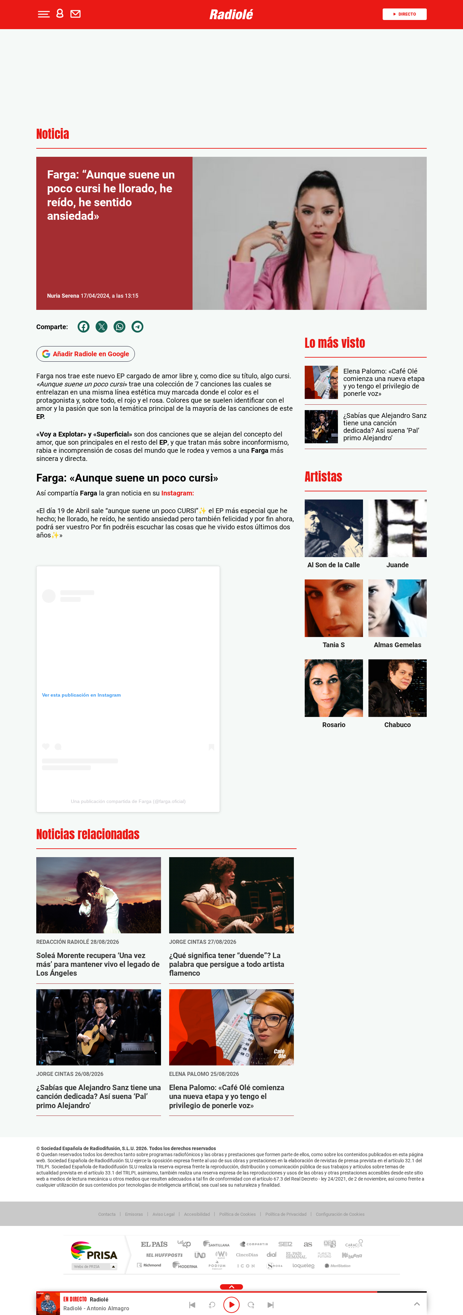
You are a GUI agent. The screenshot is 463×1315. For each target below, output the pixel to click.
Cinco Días (246, 1255)
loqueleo (304, 1265)
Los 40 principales (186, 1244)
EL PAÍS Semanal (296, 1255)
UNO (200, 1255)
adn (327, 1244)
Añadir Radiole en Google (91, 354)
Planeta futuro (321, 1255)
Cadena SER (283, 1244)
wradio (220, 1255)
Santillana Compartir (254, 1244)
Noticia (52, 134)
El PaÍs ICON (245, 1265)
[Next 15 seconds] (251, 1305)
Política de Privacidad (285, 1214)
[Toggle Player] (416, 1304)
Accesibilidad (197, 1214)
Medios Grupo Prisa (93, 1267)
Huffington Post (163, 1255)
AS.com (305, 1244)
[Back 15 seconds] (212, 1305)
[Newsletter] (77, 14)
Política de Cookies (237, 1214)
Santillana (218, 1244)
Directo (407, 14)
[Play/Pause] (231, 1305)
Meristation (336, 1265)
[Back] (192, 1305)
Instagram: (177, 493)
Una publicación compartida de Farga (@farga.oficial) (128, 801)
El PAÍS (154, 1244)
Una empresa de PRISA (93, 1250)
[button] (43, 14)
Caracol (352, 1244)
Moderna (183, 1265)
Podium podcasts (216, 1265)
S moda (274, 1265)
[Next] (270, 1305)
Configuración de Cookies (340, 1214)
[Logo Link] (231, 14)
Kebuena (346, 1255)
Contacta (107, 1214)
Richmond (149, 1265)
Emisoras (134, 1214)
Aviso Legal (164, 1214)
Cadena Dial (271, 1255)
